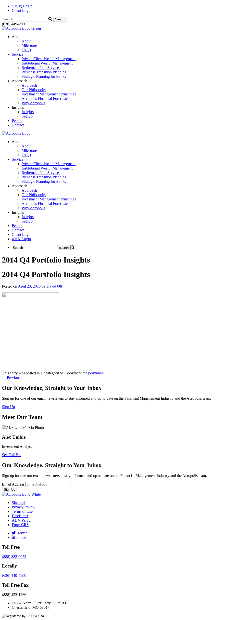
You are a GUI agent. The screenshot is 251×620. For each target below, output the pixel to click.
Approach (29, 85)
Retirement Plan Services (41, 68)
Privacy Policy (23, 507)
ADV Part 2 (21, 520)
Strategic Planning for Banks (44, 76)
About (26, 41)
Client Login (21, 10)
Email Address (13, 484)
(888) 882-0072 (14, 556)
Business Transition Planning (44, 72)
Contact (18, 125)
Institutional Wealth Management (47, 63)
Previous (11, 377)
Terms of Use (22, 511)
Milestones (30, 45)
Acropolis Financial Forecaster (45, 98)
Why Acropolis (33, 103)
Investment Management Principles (49, 94)
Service (17, 54)
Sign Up (8, 407)
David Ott (54, 286)
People (17, 121)
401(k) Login (22, 6)
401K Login (21, 239)
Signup (27, 116)
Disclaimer (20, 516)
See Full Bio (11, 455)
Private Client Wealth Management (48, 59)
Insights (28, 112)
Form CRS (20, 525)
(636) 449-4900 (14, 575)
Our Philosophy (34, 90)
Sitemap (18, 503)
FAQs (26, 50)
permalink (96, 373)
